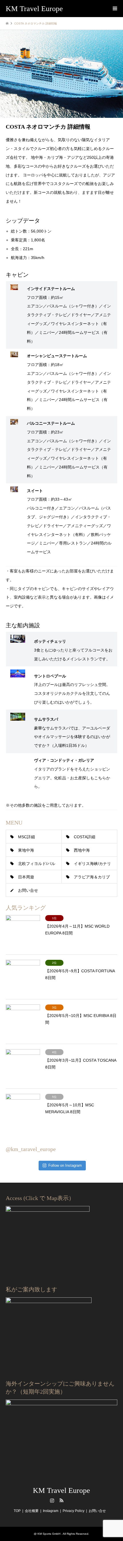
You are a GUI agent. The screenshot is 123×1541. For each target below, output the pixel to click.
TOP (17, 1511)
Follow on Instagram (65, 1165)
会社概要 (32, 1511)
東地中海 (26, 850)
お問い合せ (28, 890)
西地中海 (82, 850)
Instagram (52, 1500)
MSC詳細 (26, 837)
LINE (71, 1500)
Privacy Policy (73, 1511)
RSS (61, 1500)
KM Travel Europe (61, 1490)
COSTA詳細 (84, 837)
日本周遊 (26, 877)
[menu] (114, 8)
